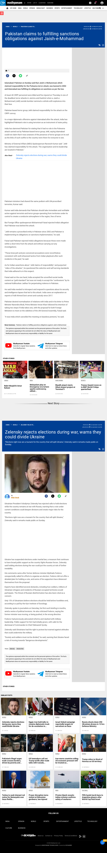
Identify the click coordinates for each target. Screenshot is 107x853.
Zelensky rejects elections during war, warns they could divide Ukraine (41, 156)
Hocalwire (68, 845)
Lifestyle (87, 8)
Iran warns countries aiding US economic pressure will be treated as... (66, 760)
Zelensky (12, 648)
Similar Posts (6, 695)
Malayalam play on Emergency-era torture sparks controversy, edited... (39, 388)
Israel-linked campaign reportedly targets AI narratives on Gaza (65, 724)
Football (85, 790)
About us (40, 836)
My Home (13, 8)
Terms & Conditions (71, 836)
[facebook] (7, 75)
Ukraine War (20, 648)
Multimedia (96, 8)
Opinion (32, 8)
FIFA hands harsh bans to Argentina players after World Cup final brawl (92, 797)
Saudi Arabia (59, 380)
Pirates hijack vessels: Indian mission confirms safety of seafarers (65, 797)
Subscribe (50, 3)
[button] (3, 3)
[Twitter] (14, 75)
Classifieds (42, 3)
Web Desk (15, 498)
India (20, 8)
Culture (8, 828)
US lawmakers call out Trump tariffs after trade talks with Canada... (39, 760)
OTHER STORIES (8, 358)
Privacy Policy (58, 836)
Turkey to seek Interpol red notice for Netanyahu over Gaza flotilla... (13, 797)
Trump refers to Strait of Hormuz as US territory (92, 760)
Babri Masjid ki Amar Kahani (13, 387)
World (25, 8)
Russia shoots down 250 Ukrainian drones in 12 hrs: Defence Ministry (93, 724)
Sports (57, 8)
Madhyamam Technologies (50, 845)
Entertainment (66, 8)
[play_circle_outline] (15, 369)
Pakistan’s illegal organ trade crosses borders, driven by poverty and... (12, 760)
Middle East (40, 8)
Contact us (48, 836)
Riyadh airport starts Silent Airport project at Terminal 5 (65, 387)
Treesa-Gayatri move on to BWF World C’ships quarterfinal (91, 387)
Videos (6, 380)
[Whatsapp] (20, 75)
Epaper (29, 3)
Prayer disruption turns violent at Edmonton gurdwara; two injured (38, 797)
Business (49, 8)
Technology (78, 8)
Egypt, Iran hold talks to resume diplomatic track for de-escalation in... (39, 724)
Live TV (35, 3)
